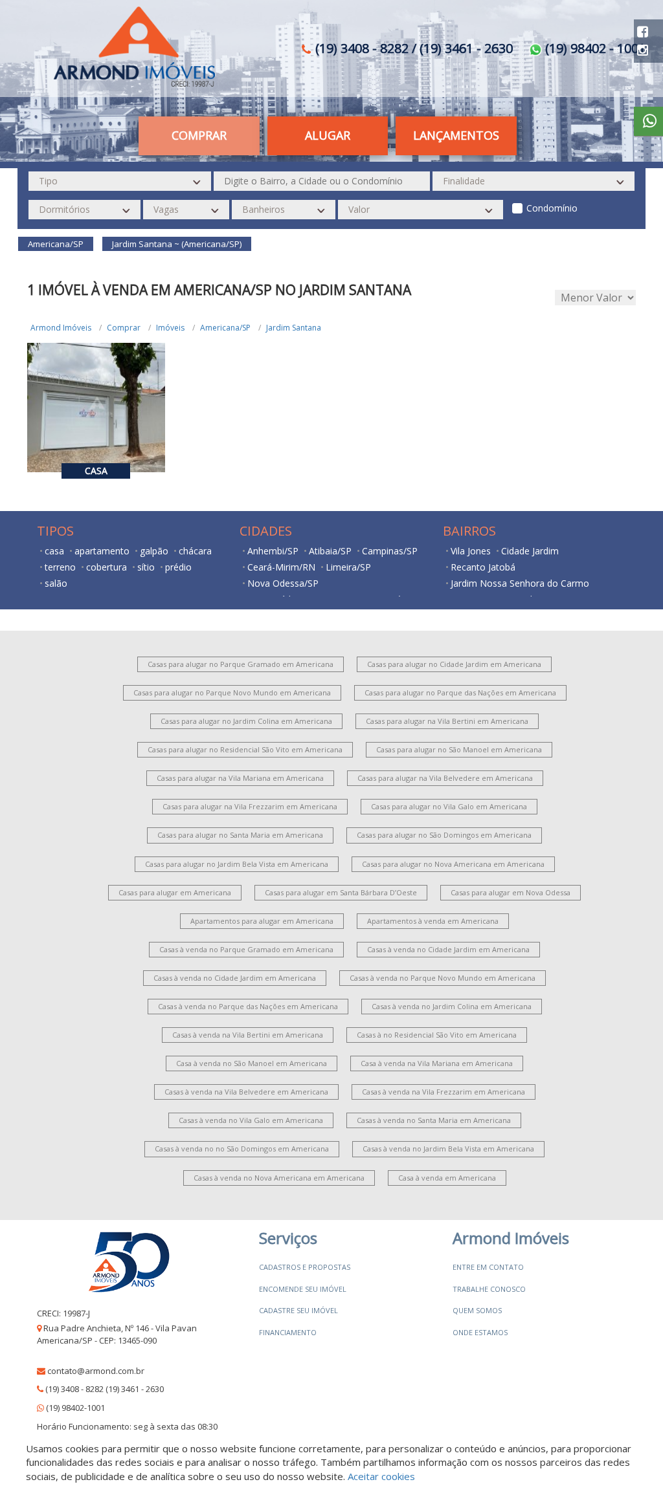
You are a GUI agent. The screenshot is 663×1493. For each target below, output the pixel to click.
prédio (178, 567)
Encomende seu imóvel (302, 1289)
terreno (60, 567)
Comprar (123, 327)
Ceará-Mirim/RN (281, 567)
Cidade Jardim (530, 551)
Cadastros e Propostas (304, 1267)
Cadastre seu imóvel (298, 1310)
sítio (146, 567)
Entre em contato (488, 1267)
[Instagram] (642, 50)
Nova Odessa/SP (283, 583)
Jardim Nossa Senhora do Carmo (520, 583)
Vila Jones (471, 551)
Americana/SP (225, 327)
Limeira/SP (348, 567)
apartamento (101, 551)
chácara (195, 551)
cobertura (106, 567)
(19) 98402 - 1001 (594, 48)
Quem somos (477, 1310)
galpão (154, 551)
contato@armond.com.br (95, 1371)
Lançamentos (456, 135)
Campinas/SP (390, 551)
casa (54, 551)
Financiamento (288, 1332)
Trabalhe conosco (489, 1289)
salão (56, 583)
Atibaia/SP (330, 551)
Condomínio (552, 207)
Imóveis (170, 327)
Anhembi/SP (272, 551)
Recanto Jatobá (483, 567)
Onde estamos (480, 1332)
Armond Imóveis (60, 327)
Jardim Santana (293, 327)
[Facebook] (642, 31)
